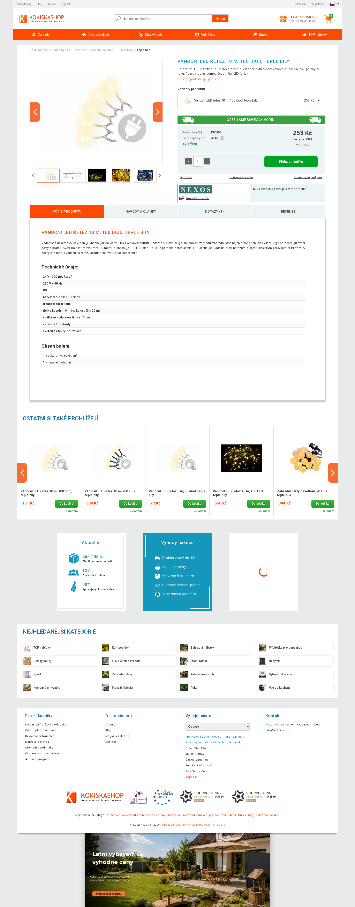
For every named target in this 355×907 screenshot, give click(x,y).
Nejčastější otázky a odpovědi (46, 724)
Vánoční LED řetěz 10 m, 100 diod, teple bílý (46, 493)
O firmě (110, 724)
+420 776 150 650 (278, 724)
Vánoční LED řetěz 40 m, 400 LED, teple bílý (238, 493)
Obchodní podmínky (39, 747)
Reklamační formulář (39, 736)
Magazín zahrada (117, 736)
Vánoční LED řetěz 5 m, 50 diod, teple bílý (177, 493)
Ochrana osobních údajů (42, 753)
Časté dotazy (23, 4)
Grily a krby (246, 815)
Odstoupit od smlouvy (40, 730)
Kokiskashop (39, 50)
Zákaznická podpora (308, 177)
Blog (39, 4)
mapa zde (191, 777)
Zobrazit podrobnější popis (197, 79)
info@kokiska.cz (277, 730)
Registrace (317, 4)
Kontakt (65, 4)
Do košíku (66, 504)
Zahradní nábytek (268, 815)
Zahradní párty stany (151, 815)
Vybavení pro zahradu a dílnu (216, 815)
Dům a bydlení (61, 50)
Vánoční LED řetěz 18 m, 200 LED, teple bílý (110, 493)
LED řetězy (125, 50)
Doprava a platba (241, 177)
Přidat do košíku (291, 162)
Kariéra (51, 4)
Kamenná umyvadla (180, 815)
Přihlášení (300, 4)
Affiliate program (37, 759)
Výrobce (186, 177)
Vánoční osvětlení (101, 50)
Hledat (220, 19)
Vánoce (80, 50)
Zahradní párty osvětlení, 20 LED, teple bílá (302, 493)
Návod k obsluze (197, 198)
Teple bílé (143, 50)
